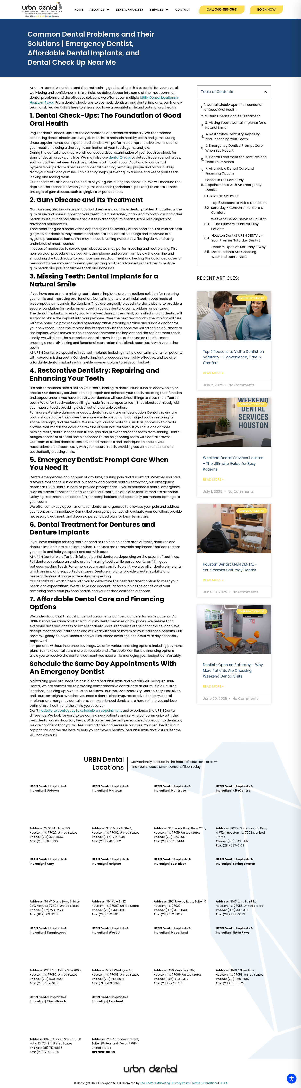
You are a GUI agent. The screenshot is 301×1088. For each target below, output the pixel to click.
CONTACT (182, 9)
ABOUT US (96, 9)
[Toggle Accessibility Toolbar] (291, 1078)
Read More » (213, 373)
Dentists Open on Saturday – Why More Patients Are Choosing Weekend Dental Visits (238, 252)
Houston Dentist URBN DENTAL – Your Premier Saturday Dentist (237, 238)
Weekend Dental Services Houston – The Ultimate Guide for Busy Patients (239, 224)
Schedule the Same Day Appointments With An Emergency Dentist (233, 185)
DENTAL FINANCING (129, 9)
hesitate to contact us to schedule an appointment (80, 710)
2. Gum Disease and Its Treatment (232, 116)
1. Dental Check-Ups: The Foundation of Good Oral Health (233, 107)
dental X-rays (120, 157)
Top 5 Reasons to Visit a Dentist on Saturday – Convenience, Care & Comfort (239, 207)
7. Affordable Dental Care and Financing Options (229, 171)
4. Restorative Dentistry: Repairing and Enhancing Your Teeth (233, 136)
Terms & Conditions (205, 1083)
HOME (79, 9)
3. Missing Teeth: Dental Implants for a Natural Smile (235, 125)
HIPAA (223, 1083)
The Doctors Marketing (155, 1083)
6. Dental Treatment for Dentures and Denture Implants (236, 159)
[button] (265, 92)
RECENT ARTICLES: (224, 196)
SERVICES (156, 9)
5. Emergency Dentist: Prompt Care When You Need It (234, 148)
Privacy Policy (181, 1083)
